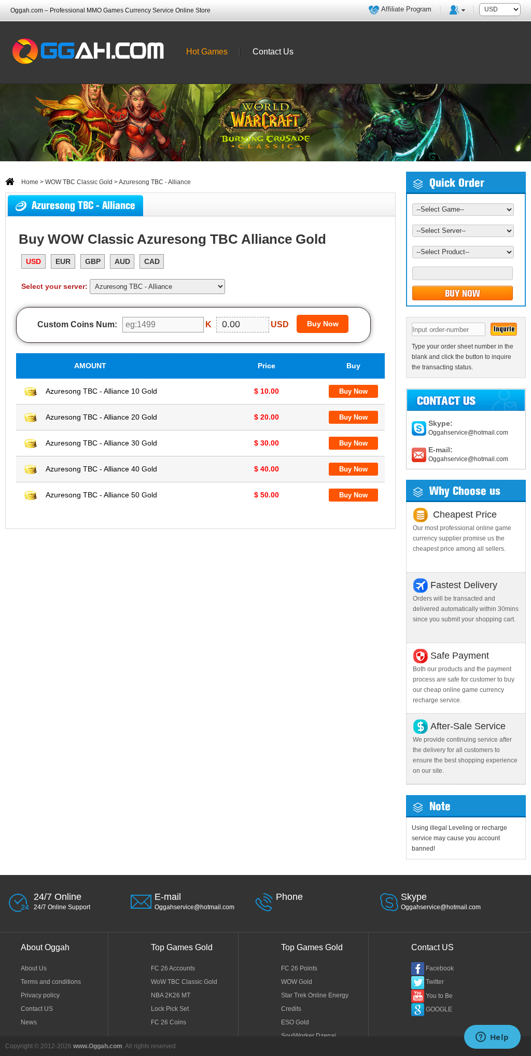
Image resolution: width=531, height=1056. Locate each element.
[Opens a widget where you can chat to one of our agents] (492, 1038)
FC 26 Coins (168, 1022)
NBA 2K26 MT (170, 995)
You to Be (439, 995)
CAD (152, 261)
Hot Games (207, 51)
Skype (414, 897)
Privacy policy (40, 995)
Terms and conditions (51, 981)
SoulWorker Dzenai (308, 1035)
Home (29, 182)
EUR (63, 261)
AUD (122, 261)
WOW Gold (296, 981)
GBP (93, 261)
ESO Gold (295, 1022)
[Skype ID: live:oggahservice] (419, 428)
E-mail (168, 897)
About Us (34, 968)
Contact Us (273, 51)
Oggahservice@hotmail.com (468, 432)
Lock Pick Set (170, 1008)
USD (33, 261)
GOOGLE (439, 1009)
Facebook (440, 968)
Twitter (435, 981)
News (29, 1022)
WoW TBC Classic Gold (184, 981)
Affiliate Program (406, 9)
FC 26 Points (299, 968)
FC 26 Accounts (173, 968)
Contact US (37, 1008)
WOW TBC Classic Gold (79, 182)
